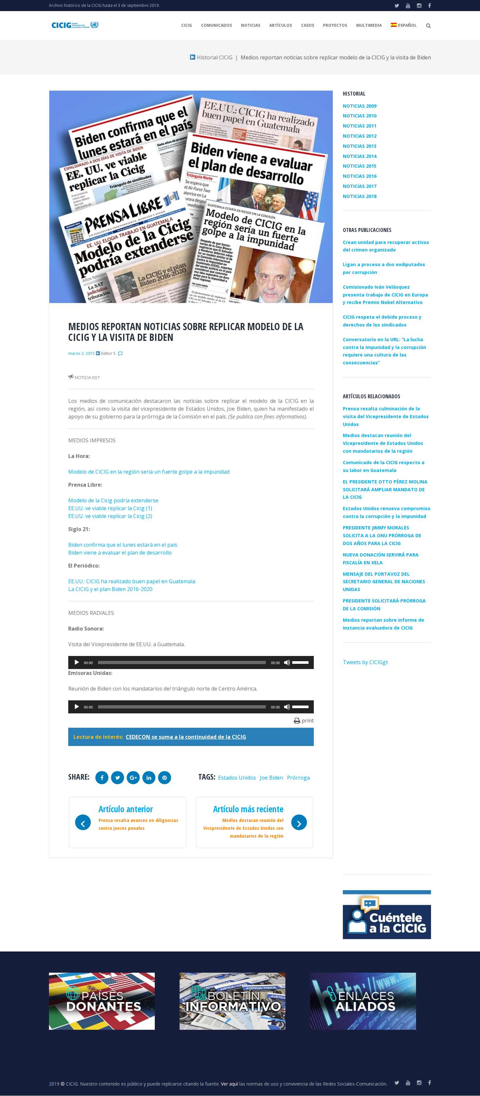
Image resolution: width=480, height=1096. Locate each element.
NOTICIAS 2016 (359, 176)
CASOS (307, 25)
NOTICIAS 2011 (359, 126)
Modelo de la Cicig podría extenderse (113, 500)
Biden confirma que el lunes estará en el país (122, 544)
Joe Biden (271, 777)
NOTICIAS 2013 (359, 146)
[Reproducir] (76, 662)
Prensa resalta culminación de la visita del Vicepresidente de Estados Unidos (386, 416)
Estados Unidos (237, 777)
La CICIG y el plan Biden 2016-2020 (110, 589)
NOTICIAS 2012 (359, 136)
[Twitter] (396, 5)
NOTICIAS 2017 (359, 186)
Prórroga (298, 777)
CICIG (186, 25)
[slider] (301, 662)
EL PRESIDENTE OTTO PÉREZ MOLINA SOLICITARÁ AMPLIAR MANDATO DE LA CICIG (385, 489)
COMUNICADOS (216, 25)
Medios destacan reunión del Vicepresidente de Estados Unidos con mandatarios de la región (383, 443)
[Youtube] (408, 5)
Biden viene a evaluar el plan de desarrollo (120, 552)
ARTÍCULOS (280, 25)
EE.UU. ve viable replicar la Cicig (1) (110, 508)
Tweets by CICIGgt (365, 662)
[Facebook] (429, 5)
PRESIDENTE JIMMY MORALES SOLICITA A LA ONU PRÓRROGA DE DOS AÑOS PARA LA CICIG (382, 535)
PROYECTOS (335, 25)
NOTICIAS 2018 (359, 196)
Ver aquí (229, 1084)
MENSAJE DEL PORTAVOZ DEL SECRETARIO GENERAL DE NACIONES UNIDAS (384, 582)
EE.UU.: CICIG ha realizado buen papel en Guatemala (131, 581)
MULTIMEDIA (369, 25)
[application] (191, 662)
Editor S (108, 353)
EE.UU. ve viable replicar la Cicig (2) (110, 516)
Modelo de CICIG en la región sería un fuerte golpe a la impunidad (149, 471)
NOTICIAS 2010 (359, 116)
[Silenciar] (287, 662)
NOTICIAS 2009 (359, 106)
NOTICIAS (250, 25)
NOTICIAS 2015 (359, 166)
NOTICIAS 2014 (359, 156)
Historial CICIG (214, 57)
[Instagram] (419, 5)
